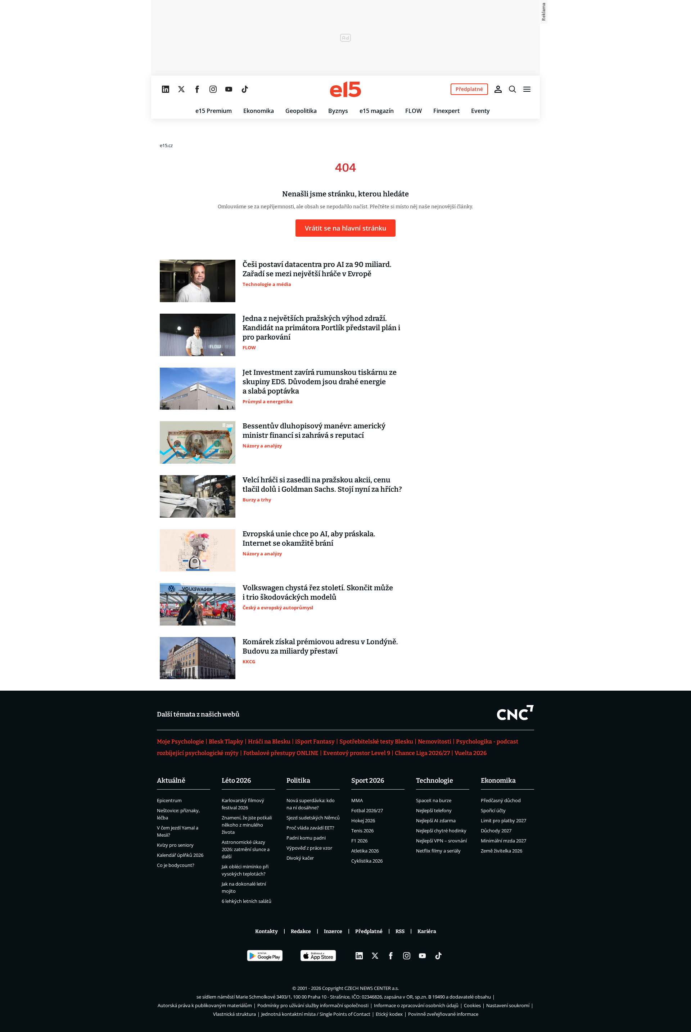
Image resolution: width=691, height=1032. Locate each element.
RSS (400, 931)
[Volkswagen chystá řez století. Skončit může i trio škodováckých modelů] (197, 604)
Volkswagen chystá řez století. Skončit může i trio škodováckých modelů (318, 592)
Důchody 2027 (496, 830)
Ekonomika (258, 110)
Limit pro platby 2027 (503, 820)
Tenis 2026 (362, 830)
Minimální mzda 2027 (503, 840)
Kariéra (426, 931)
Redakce (301, 931)
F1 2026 (359, 840)
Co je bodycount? (175, 865)
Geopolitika (301, 110)
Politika (298, 781)
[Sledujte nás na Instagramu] (213, 89)
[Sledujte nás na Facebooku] (197, 89)
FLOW (413, 110)
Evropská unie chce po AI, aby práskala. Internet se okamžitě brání (309, 538)
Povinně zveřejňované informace (443, 1014)
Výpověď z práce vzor (309, 848)
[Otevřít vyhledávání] (512, 89)
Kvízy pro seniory (175, 845)
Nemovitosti (434, 741)
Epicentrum (169, 800)
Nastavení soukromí (507, 1005)
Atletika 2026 (365, 850)
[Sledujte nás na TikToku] (244, 89)
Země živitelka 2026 (501, 850)
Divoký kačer (300, 858)
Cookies (472, 1005)
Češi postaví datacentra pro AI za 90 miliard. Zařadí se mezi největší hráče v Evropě (317, 269)
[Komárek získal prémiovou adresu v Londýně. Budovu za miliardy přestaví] (197, 658)
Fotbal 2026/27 (367, 810)
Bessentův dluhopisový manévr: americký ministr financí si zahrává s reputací (314, 431)
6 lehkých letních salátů (246, 901)
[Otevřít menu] (527, 89)
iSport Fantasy (315, 741)
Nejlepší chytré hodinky (441, 830)
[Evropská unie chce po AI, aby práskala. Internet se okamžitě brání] (197, 550)
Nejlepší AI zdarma (436, 820)
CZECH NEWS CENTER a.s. (371, 988)
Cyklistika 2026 (367, 861)
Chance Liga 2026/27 (422, 753)
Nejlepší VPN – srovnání (441, 840)
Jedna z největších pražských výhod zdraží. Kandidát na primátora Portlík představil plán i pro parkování (321, 327)
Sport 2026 (367, 781)
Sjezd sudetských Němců (313, 817)
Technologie (434, 781)
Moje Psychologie (180, 741)
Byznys (338, 110)
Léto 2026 (236, 781)
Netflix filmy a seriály (438, 850)
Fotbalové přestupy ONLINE (281, 753)
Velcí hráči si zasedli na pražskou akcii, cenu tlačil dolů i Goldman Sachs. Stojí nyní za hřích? (322, 485)
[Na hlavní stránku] (345, 89)
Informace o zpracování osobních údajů (416, 1005)
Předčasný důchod (501, 800)
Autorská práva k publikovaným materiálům (205, 1005)
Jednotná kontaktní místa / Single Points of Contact (315, 1014)
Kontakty (266, 931)
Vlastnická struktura (234, 1014)
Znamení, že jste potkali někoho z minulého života (247, 824)
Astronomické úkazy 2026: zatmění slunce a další (246, 849)
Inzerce (333, 931)
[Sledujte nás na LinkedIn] (165, 89)
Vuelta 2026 (471, 753)
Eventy (480, 110)
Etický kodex (389, 1014)
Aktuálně (171, 781)
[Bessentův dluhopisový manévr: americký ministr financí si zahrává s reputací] (197, 442)
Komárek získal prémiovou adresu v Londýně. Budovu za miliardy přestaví (320, 646)
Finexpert (446, 110)
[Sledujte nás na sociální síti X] (181, 89)
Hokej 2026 (363, 820)
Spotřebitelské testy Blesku (376, 741)
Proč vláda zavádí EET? (310, 827)
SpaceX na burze (433, 800)
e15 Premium (213, 110)
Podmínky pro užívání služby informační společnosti (313, 1005)
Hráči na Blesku (269, 741)
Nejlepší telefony (434, 810)
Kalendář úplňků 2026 (180, 855)
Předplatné (369, 931)
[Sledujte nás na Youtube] (229, 89)
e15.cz (166, 145)
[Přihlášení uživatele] (498, 89)
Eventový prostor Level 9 (356, 753)
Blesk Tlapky (226, 741)
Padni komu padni (306, 838)
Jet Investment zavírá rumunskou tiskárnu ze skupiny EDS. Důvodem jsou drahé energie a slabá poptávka (320, 381)
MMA (357, 800)
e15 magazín (377, 110)
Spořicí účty (493, 810)
